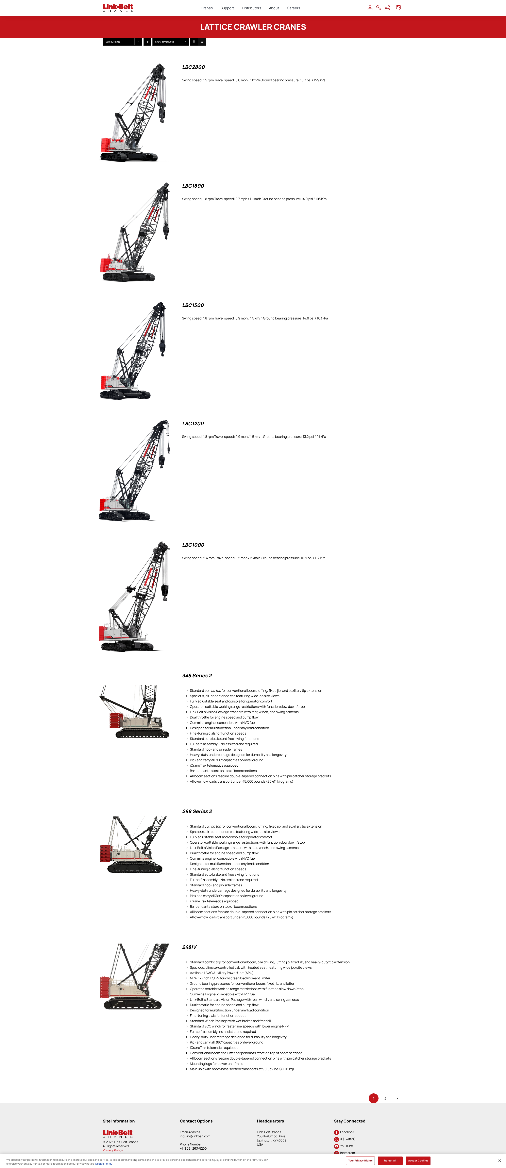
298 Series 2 (197, 811)
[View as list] (202, 42)
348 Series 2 (196, 675)
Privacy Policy (113, 1150)
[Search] (378, 8)
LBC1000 (193, 544)
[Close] (499, 1160)
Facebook (346, 1132)
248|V (189, 947)
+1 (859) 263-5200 (193, 1148)
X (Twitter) (347, 1139)
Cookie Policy (103, 1163)
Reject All (390, 1160)
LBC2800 (193, 67)
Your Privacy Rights (360, 1160)
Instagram (347, 1153)
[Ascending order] (147, 42)
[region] (253, 1161)
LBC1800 (193, 185)
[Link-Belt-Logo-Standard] (118, 5)
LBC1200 (193, 423)
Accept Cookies (418, 1160)
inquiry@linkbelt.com (195, 1136)
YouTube (346, 1146)
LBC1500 (193, 305)
